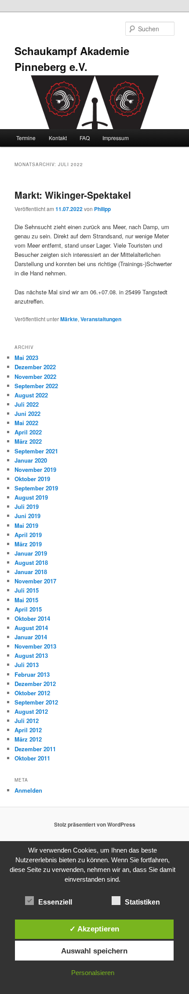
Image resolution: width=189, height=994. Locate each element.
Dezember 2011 (35, 749)
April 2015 (28, 609)
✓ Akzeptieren (94, 929)
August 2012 (31, 711)
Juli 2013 (27, 664)
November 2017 (35, 581)
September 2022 (36, 386)
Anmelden (28, 790)
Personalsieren (92, 972)
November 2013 (35, 646)
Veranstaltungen (100, 319)
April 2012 (28, 730)
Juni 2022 (27, 413)
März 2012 (28, 739)
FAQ (85, 137)
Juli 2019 (27, 506)
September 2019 (36, 488)
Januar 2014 (31, 637)
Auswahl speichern (94, 951)
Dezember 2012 (35, 683)
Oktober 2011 (32, 758)
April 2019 (28, 534)
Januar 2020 (31, 460)
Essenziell (55, 902)
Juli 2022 (27, 404)
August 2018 (31, 562)
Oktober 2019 (32, 479)
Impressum (115, 137)
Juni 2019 (27, 516)
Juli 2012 (27, 720)
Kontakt (58, 137)
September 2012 (36, 702)
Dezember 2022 (35, 367)
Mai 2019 (26, 525)
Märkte (69, 319)
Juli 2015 (27, 590)
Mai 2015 (26, 600)
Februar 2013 (32, 674)
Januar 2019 (31, 553)
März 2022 (28, 441)
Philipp (102, 209)
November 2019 (35, 469)
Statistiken (142, 902)
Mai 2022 (26, 423)
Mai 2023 (26, 357)
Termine (26, 137)
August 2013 (31, 655)
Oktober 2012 (32, 693)
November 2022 (35, 376)
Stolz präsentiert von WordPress (94, 824)
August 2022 (31, 395)
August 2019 (31, 497)
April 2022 (28, 432)
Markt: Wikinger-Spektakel (73, 194)
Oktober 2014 (32, 618)
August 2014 (31, 627)
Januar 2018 (31, 571)
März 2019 (28, 544)
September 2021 (36, 451)
